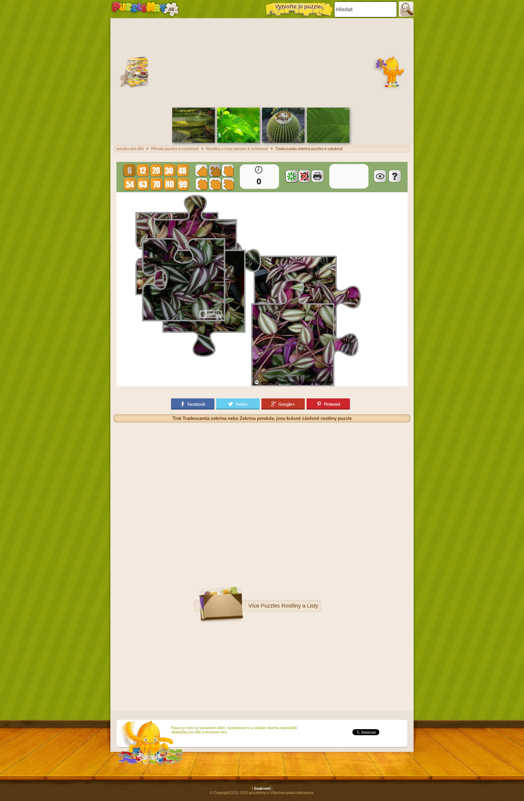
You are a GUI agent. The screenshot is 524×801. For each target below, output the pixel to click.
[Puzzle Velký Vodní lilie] (193, 141)
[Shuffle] (291, 176)
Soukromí (262, 788)
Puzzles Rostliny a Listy (289, 606)
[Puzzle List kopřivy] (238, 141)
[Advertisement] (262, 62)
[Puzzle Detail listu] (328, 141)
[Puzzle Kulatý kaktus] (283, 141)
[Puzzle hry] (145, 9)
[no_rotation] (304, 176)
